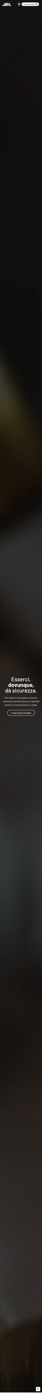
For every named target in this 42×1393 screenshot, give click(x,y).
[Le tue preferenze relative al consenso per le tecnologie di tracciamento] (38, 1389)
